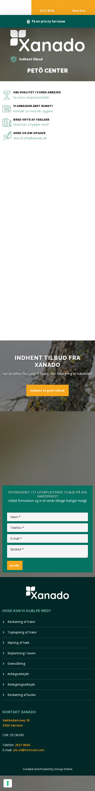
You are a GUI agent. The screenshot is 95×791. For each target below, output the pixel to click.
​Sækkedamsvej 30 (16, 720)
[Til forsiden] (47, 41)
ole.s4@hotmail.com (28, 750)
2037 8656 (22, 745)
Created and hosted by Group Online (47, 769)
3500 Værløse (12, 725)
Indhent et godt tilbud (47, 390)
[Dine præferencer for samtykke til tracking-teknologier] (8, 783)
